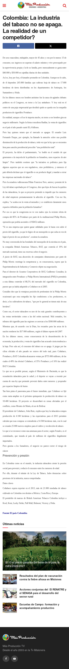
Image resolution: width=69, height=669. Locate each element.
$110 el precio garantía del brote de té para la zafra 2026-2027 (32, 564)
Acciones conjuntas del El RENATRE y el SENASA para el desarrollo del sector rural (42, 593)
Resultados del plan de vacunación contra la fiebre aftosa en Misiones (40, 577)
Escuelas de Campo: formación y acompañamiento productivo (39, 606)
